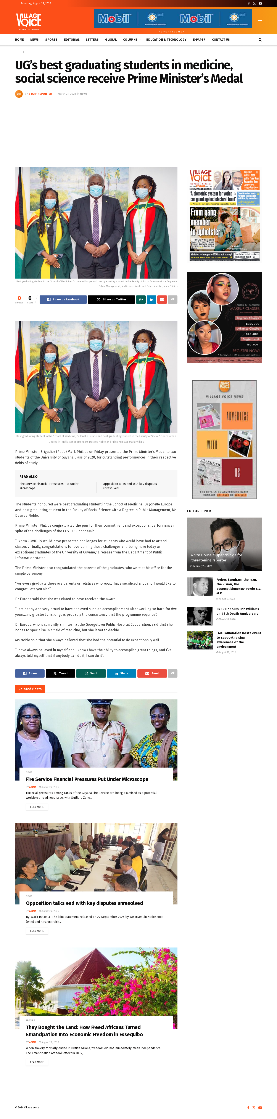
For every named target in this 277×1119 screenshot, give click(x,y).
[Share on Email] (162, 299)
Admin (33, 787)
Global (111, 40)
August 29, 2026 (50, 787)
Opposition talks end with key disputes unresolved (84, 903)
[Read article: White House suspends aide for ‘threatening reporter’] (224, 544)
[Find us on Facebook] (249, 3)
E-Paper (199, 40)
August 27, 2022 (227, 652)
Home (19, 40)
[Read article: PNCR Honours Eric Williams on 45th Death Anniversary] (200, 616)
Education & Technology (166, 40)
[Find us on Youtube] (260, 3)
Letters (92, 40)
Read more (39, 806)
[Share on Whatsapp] (141, 299)
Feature (30, 1020)
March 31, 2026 (226, 619)
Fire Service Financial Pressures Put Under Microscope (87, 779)
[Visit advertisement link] (224, 215)
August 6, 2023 (226, 599)
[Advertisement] (138, 130)
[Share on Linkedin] (151, 299)
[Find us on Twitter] (254, 3)
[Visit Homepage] (28, 22)
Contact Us (221, 40)
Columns (130, 40)
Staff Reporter (40, 93)
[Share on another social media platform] (172, 299)
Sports (51, 40)
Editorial (72, 40)
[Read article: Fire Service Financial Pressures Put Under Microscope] (96, 740)
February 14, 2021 (202, 566)
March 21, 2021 (67, 93)
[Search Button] (260, 39)
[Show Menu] (260, 21)
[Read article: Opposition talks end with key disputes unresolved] (96, 863)
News (34, 40)
